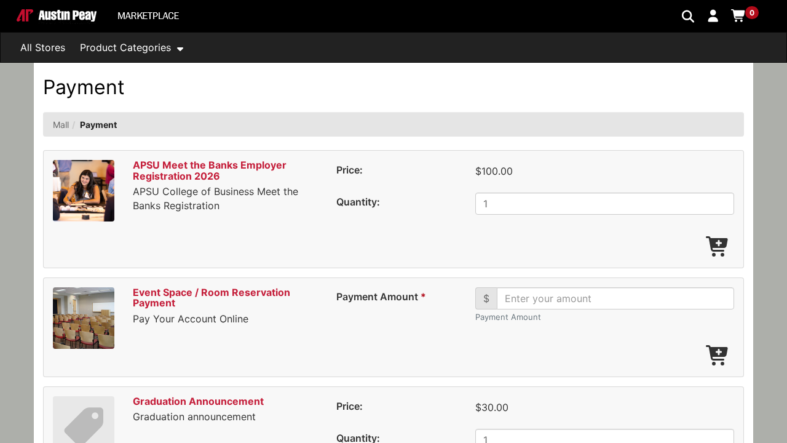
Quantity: (358, 202)
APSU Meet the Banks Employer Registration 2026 (210, 170)
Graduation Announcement (198, 401)
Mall (61, 124)
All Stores (42, 47)
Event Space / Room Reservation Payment (211, 297)
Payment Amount (380, 296)
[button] (713, 15)
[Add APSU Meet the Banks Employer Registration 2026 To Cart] (718, 247)
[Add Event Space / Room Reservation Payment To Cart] (718, 356)
